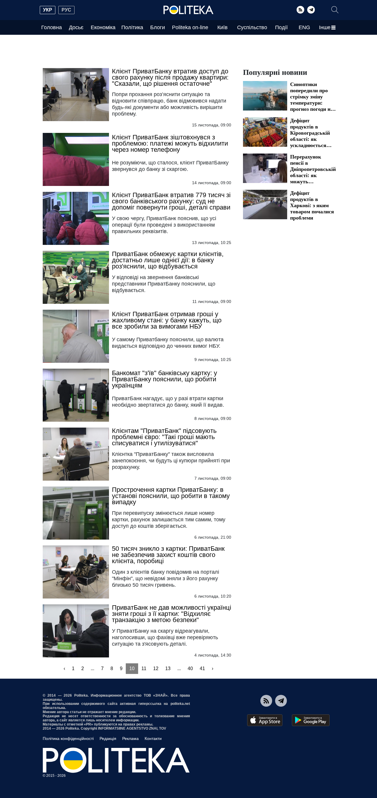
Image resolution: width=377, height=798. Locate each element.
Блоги (157, 27)
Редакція (108, 738)
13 (168, 668)
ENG (304, 27)
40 (190, 668)
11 (143, 668)
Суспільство (252, 27)
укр (47, 9)
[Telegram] (311, 10)
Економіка (103, 27)
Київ (222, 27)
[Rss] (300, 10)
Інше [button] (324, 27)
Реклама (130, 738)
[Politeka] (188, 10)
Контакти (153, 738)
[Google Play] (311, 720)
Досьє (76, 27)
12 (155, 668)
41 (202, 668)
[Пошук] (335, 10)
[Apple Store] (265, 720)
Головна (51, 27)
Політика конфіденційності (68, 738)
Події (281, 27)
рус (66, 9)
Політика (132, 27)
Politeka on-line (190, 27)
